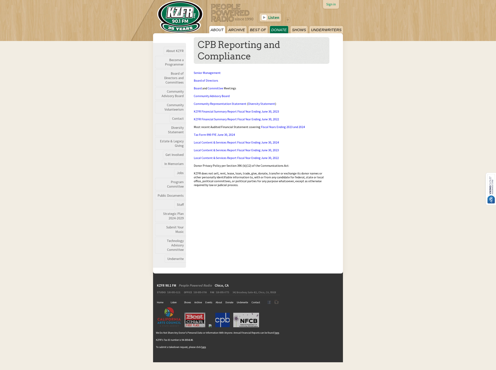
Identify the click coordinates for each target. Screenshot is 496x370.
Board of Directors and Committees (174, 78)
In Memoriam (174, 164)
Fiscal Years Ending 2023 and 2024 (283, 127)
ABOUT (217, 30)
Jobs (180, 173)
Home (160, 302)
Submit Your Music (175, 229)
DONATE (279, 30)
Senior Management (207, 73)
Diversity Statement (176, 129)
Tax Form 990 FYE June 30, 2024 (214, 135)
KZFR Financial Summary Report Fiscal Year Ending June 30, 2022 (236, 119)
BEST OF (258, 30)
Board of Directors (206, 80)
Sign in (331, 4)
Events (208, 302)
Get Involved (174, 154)
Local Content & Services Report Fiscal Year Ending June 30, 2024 (236, 142)
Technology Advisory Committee (175, 245)
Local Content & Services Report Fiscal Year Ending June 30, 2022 (236, 158)
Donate (229, 302)
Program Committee (175, 184)
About (219, 302)
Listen (273, 17)
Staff (180, 204)
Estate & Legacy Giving (172, 143)
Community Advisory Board (173, 93)
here (277, 332)
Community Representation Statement (220, 104)
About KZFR (175, 51)
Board (198, 88)
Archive (198, 302)
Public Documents (171, 195)
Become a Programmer (174, 62)
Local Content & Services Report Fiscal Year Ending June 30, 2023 (236, 150)
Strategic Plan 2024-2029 (173, 215)
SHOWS (299, 30)
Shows (187, 302)
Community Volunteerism (174, 107)
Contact (178, 118)
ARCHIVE (236, 30)
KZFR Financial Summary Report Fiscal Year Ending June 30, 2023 (236, 111)
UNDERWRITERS (326, 30)
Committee (215, 88)
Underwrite (175, 258)
